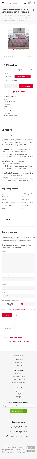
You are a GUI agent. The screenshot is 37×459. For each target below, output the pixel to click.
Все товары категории (14, 338)
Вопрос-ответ (18, 391)
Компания (18, 356)
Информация (18, 370)
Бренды (18, 394)
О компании (18, 359)
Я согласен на (19, 309)
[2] (7, 57)
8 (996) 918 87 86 (20, 426)
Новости (18, 362)
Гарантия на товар (18, 382)
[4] (11, 57)
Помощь (18, 374)
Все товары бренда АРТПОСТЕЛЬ (17, 341)
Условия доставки (18, 379)
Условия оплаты (18, 377)
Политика (18, 365)
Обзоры (18, 397)
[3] (9, 57)
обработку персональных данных (24, 309)
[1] (5, 57)
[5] (13, 57)
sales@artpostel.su (20, 431)
